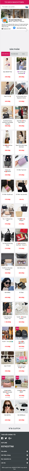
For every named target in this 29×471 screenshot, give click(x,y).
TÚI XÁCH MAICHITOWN (14, 2)
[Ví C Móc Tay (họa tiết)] (21, 186)
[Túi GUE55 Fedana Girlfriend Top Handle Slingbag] (7, 112)
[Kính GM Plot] (7, 406)
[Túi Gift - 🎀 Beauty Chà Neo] (21, 308)
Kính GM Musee (21, 415)
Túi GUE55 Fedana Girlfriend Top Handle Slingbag (7, 122)
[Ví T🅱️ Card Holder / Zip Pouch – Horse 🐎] (21, 235)
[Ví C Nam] (21, 284)
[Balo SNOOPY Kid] (7, 63)
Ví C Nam (21, 292)
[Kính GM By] (7, 284)
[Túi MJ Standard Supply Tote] (7, 308)
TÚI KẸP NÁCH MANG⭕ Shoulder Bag (7, 392)
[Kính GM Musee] (21, 406)
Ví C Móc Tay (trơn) (21, 170)
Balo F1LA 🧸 (7, 96)
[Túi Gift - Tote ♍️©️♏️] (7, 333)
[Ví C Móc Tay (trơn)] (21, 161)
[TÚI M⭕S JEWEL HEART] (21, 382)
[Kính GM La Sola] (21, 259)
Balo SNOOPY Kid (7, 71)
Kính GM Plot (7, 415)
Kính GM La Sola (21, 268)
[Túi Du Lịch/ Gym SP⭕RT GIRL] (21, 357)
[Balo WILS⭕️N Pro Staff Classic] (21, 112)
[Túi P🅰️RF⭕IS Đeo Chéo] (7, 137)
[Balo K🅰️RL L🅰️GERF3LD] (21, 333)
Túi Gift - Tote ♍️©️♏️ (7, 341)
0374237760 (7, 446)
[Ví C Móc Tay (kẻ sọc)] (7, 186)
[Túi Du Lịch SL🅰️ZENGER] (7, 161)
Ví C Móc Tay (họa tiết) (21, 194)
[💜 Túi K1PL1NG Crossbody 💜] (21, 63)
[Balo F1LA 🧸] (7, 88)
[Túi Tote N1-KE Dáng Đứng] (7, 235)
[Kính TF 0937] (7, 357)
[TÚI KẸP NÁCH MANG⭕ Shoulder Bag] (7, 382)
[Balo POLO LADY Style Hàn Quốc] (21, 137)
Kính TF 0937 (7, 366)
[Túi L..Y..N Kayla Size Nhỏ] (7, 210)
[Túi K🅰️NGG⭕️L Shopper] (21, 210)
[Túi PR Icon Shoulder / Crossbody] (7, 259)
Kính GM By (7, 292)
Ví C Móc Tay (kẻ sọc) (7, 194)
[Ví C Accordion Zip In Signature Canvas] (21, 88)
